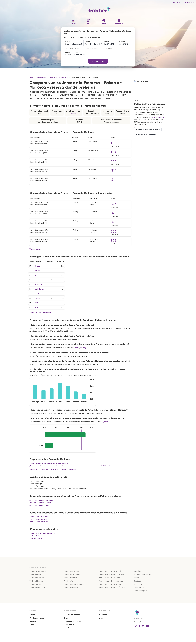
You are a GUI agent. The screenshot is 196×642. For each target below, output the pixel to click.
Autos (31, 624)
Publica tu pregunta (69, 469)
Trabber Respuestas (72, 621)
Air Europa (38, 284)
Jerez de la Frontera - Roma (39, 505)
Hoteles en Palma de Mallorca (148, 129)
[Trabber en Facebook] (139, 627)
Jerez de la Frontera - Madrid (40, 503)
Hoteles (32, 621)
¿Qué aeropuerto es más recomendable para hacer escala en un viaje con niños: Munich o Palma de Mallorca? (69, 466)
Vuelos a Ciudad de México (74, 584)
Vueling (37, 270)
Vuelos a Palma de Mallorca (39, 536)
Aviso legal (137, 622)
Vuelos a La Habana (36, 578)
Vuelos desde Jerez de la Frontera (42, 533)
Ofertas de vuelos (36, 618)
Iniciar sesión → (189, 2)
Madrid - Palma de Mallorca (39, 522)
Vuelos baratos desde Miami (109, 578)
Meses (136, 578)
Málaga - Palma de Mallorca (39, 519)
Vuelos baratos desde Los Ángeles (112, 587)
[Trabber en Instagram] (135, 627)
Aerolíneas (138, 571)
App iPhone (69, 628)
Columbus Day (139, 587)
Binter (37, 307)
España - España (35, 538)
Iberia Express (39, 289)
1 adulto (68, 55)
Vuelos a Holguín (70, 578)
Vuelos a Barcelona (71, 571)
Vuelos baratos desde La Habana (111, 574)
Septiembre (138, 581)
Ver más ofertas (35, 249)
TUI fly (37, 293)
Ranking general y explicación (40, 313)
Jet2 (36, 275)
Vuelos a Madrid (35, 574)
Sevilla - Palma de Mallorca (39, 517)
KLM (36, 303)
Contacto (103, 615)
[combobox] (74, 43)
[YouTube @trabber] (147, 627)
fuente (136, 100)
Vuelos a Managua (36, 581)
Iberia (37, 280)
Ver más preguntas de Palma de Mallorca (44, 469)
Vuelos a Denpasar (71, 587)
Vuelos (32, 615)
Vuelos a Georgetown (37, 571)
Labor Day (138, 584)
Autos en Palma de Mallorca (147, 135)
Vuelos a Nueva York (37, 587)
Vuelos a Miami (35, 584)
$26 (113, 204)
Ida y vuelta (70, 37)
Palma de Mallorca (157, 117)
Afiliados (102, 618)
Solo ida (81, 37)
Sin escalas (109, 48)
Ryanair (73, 113)
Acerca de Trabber (72, 615)
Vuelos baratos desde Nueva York (111, 581)
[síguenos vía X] (143, 627)
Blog (66, 618)
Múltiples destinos (94, 37)
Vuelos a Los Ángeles (72, 574)
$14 (113, 143)
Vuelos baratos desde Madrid (110, 584)
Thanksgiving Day (140, 591)
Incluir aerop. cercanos (73, 48)
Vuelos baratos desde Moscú (110, 571)
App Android (69, 624)
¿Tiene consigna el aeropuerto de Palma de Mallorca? (49, 463)
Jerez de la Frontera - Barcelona (41, 500)
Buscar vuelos (98, 61)
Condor (37, 298)
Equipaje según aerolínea (143, 574)
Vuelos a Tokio (69, 581)
